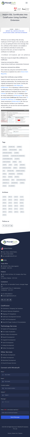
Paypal (4, 173)
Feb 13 (22, 211)
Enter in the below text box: (10, 409)
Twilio (4, 185)
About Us (14, 433)
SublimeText (14, 182)
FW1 (20, 161)
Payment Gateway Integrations (10, 311)
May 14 (10, 208)
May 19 (10, 199)
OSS (4, 170)
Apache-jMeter (12, 149)
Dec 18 (15, 202)
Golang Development (8, 345)
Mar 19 (21, 199)
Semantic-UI (6, 182)
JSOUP (10, 164)
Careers (20, 433)
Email (3, 378)
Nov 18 (21, 202)
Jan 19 (10, 202)
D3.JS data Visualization (8, 332)
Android (19, 146)
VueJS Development (7, 342)
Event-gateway (6, 161)
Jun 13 (21, 208)
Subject (3, 392)
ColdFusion (5, 155)
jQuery (4, 164)
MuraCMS (22, 164)
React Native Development (9, 334)
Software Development (8, 355)
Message (3, 399)
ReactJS (17, 176)
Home (11, 29)
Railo (4, 176)
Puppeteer (19, 173)
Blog (16, 29)
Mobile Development (8, 357)
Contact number (5, 385)
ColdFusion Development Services (11, 317)
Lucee (16, 164)
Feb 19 (4, 202)
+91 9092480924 (7, 294)
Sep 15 (21, 205)
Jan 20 (4, 196)
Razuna (10, 176)
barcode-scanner (7, 152)
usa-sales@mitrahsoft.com (9, 256)
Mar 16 (10, 205)
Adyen (4, 146)
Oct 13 (16, 208)
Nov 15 (16, 205)
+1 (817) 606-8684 (7, 254)
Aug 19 (15, 196)
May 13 (4, 211)
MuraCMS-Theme (7, 167)
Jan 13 (4, 214)
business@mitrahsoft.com (9, 296)
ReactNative (6, 179)
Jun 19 (4, 199)
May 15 (4, 208)
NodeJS (15, 167)
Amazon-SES (11, 146)
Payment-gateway (20, 170)
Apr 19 (15, 199)
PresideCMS (11, 173)
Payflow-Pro (10, 170)
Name (3, 371)
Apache (5, 149)
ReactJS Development (8, 337)
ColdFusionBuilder (7, 158)
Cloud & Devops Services (9, 363)
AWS (20, 149)
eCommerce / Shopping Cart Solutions (12, 308)
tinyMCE (22, 182)
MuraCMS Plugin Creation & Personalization (14, 322)
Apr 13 (10, 211)
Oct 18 (4, 205)
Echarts (17, 158)
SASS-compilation (21, 179)
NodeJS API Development (9, 329)
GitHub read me (18, 95)
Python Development (8, 348)
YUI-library (11, 185)
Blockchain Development (9, 360)
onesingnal (22, 167)
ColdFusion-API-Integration (17, 155)
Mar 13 (16, 211)
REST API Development (9, 319)
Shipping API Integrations (9, 314)
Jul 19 (21, 196)
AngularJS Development (8, 340)
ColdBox (16, 152)
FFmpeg (14, 161)
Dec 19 (10, 196)
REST (13, 179)
